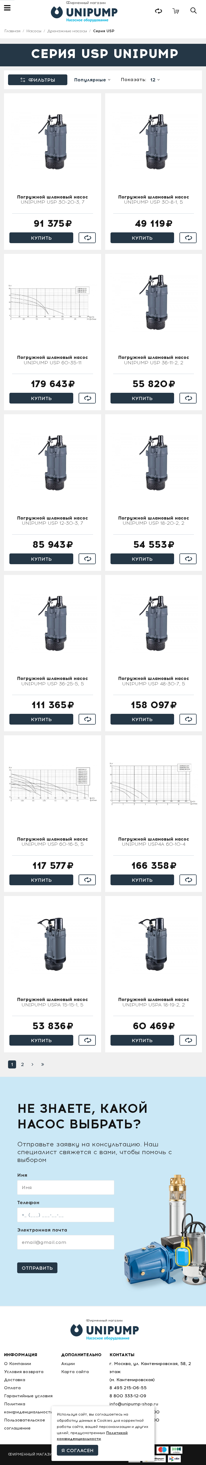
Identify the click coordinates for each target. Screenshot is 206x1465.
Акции (68, 1363)
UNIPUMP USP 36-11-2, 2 (153, 360)
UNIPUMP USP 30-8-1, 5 (153, 200)
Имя (22, 1175)
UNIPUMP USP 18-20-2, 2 (153, 521)
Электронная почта (42, 1230)
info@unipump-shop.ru (133, 1403)
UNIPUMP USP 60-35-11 (52, 360)
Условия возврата (23, 1371)
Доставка (14, 1379)
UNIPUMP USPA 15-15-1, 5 (52, 1002)
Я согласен (77, 1450)
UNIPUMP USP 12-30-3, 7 (52, 521)
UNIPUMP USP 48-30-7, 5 (153, 681)
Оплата (12, 1387)
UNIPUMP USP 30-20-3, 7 (52, 200)
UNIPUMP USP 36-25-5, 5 (52, 681)
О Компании (17, 1363)
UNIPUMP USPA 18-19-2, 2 (153, 1002)
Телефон (28, 1202)
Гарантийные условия (28, 1395)
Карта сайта (75, 1371)
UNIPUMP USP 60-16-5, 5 (52, 842)
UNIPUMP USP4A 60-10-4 (153, 842)
